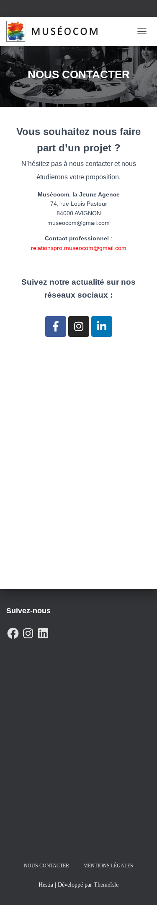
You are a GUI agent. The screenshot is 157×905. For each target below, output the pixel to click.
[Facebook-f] (55, 326)
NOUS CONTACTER (46, 866)
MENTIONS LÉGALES (108, 866)
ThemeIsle (106, 885)
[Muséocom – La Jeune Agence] (55, 31)
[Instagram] (78, 326)
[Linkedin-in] (101, 326)
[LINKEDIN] (43, 631)
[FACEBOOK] (13, 631)
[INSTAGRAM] (28, 631)
